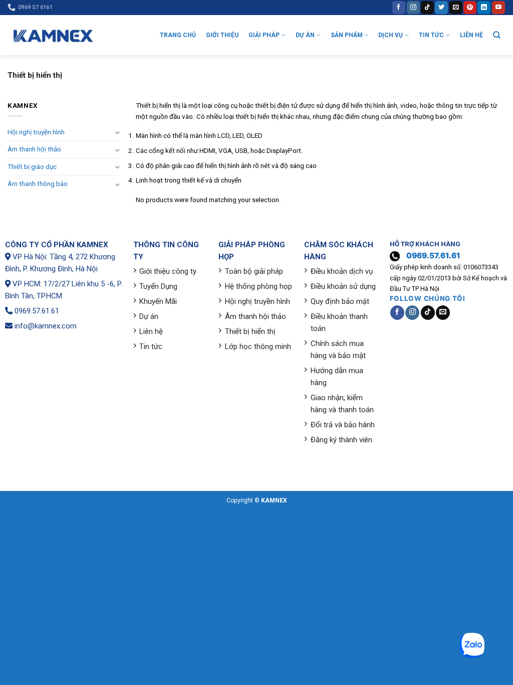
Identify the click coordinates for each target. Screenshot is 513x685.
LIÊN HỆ (471, 35)
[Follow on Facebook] (398, 7)
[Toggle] (117, 132)
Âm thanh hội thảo (34, 149)
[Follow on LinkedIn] (483, 7)
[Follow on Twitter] (441, 7)
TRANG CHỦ (178, 35)
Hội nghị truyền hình (36, 132)
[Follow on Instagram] (413, 7)
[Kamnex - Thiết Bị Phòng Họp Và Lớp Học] (53, 35)
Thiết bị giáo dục (32, 166)
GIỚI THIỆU (222, 35)
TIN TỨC (431, 35)
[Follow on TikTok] (427, 7)
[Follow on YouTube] (498, 7)
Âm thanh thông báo (38, 184)
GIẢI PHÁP (264, 35)
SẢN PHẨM (347, 35)
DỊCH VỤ (390, 35)
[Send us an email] (455, 7)
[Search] (496, 35)
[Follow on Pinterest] (469, 7)
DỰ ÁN (305, 35)
